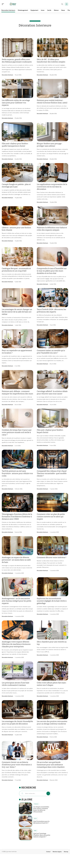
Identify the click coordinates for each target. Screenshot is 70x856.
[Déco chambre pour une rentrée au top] (52, 629)
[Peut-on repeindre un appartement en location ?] (17, 338)
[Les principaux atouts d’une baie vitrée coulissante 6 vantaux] (17, 670)
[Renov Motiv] (13, 4)
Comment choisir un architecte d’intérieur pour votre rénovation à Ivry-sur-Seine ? (17, 764)
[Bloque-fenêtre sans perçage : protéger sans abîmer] (52, 131)
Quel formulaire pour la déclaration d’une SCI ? (41, 822)
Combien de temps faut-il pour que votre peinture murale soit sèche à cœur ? (16, 432)
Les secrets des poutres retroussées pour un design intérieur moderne (52, 722)
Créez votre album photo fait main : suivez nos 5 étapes (52, 684)
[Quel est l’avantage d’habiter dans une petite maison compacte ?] (25, 834)
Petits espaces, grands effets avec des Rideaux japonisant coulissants (17, 60)
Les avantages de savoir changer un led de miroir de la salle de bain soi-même (17, 311)
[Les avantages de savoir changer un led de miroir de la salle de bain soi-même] (17, 297)
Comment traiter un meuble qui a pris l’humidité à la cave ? (51, 351)
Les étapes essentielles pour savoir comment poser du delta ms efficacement (41, 809)
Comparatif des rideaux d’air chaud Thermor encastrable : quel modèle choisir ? (52, 473)
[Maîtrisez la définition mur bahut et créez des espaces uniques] (52, 215)
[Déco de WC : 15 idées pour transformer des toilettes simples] (52, 47)
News (35, 818)
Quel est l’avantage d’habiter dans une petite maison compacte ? (41, 835)
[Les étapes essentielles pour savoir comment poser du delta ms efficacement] (25, 808)
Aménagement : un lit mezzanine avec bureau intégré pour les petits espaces (16, 600)
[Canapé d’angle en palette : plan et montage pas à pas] (17, 172)
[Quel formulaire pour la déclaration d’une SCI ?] (25, 821)
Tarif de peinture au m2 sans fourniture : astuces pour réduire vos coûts (17, 473)
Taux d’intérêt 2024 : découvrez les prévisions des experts (51, 310)
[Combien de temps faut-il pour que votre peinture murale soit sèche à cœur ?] (17, 418)
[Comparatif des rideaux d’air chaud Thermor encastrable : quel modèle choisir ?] (52, 459)
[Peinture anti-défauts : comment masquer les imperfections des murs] (17, 379)
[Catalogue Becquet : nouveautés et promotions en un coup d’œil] (17, 256)
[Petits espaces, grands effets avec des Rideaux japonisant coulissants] (17, 47)
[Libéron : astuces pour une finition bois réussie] (17, 215)
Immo (35, 830)
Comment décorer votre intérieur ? (51, 557)
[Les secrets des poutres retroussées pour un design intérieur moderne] (52, 709)
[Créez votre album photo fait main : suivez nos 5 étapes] (52, 670)
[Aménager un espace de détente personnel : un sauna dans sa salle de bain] (17, 545)
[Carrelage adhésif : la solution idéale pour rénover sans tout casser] (52, 379)
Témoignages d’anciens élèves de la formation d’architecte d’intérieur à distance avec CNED (17, 516)
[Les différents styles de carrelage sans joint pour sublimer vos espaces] (17, 88)
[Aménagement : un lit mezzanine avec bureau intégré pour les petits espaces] (17, 586)
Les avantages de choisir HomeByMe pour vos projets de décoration (17, 722)
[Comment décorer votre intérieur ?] (52, 545)
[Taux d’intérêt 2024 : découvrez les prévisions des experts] (52, 297)
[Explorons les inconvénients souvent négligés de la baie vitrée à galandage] (52, 586)
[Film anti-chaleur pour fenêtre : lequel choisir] (52, 418)
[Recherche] (62, 4)
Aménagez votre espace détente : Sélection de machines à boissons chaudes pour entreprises (16, 644)
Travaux (36, 804)
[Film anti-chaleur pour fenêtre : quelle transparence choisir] (17, 131)
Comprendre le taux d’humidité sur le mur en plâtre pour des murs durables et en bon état (52, 270)
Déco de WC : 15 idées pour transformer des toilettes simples (51, 60)
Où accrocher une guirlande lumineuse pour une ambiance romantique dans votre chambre (51, 764)
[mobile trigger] (3, 4)
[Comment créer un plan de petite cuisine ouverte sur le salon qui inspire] (52, 502)
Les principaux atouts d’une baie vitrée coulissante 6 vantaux (15, 684)
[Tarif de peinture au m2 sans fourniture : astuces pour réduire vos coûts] (17, 459)
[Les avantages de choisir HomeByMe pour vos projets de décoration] (17, 709)
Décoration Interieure (7, 75)
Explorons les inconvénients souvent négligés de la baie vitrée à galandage (51, 600)
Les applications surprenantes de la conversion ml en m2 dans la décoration (52, 186)
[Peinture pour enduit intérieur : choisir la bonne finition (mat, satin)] (52, 88)
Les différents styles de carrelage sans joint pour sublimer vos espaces (16, 102)
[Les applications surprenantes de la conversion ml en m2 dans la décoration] (52, 172)
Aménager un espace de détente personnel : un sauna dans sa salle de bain (16, 559)
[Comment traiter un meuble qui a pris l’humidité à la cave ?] (52, 338)
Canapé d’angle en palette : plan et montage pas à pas (16, 185)
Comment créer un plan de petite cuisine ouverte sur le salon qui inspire (51, 516)
